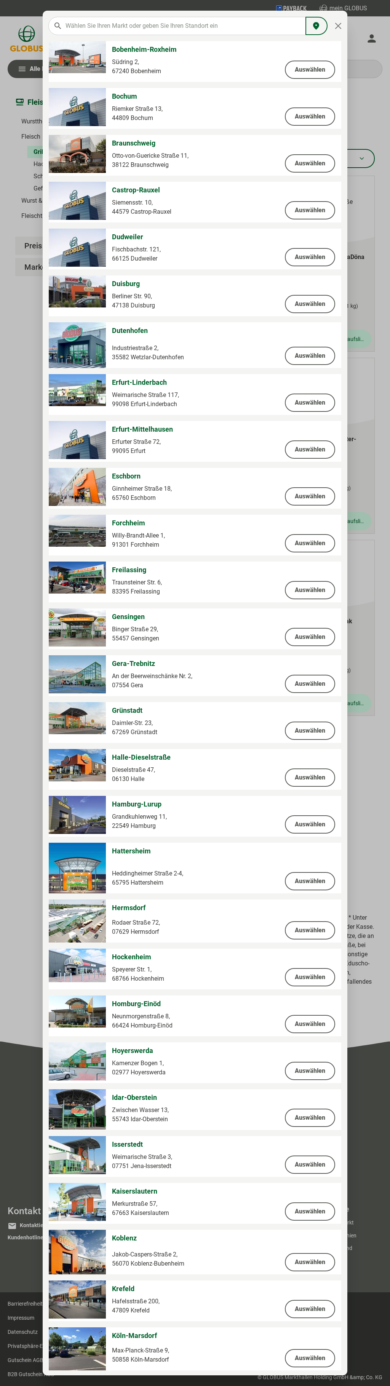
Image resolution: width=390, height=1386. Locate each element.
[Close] (338, 26)
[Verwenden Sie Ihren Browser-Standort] (316, 26)
